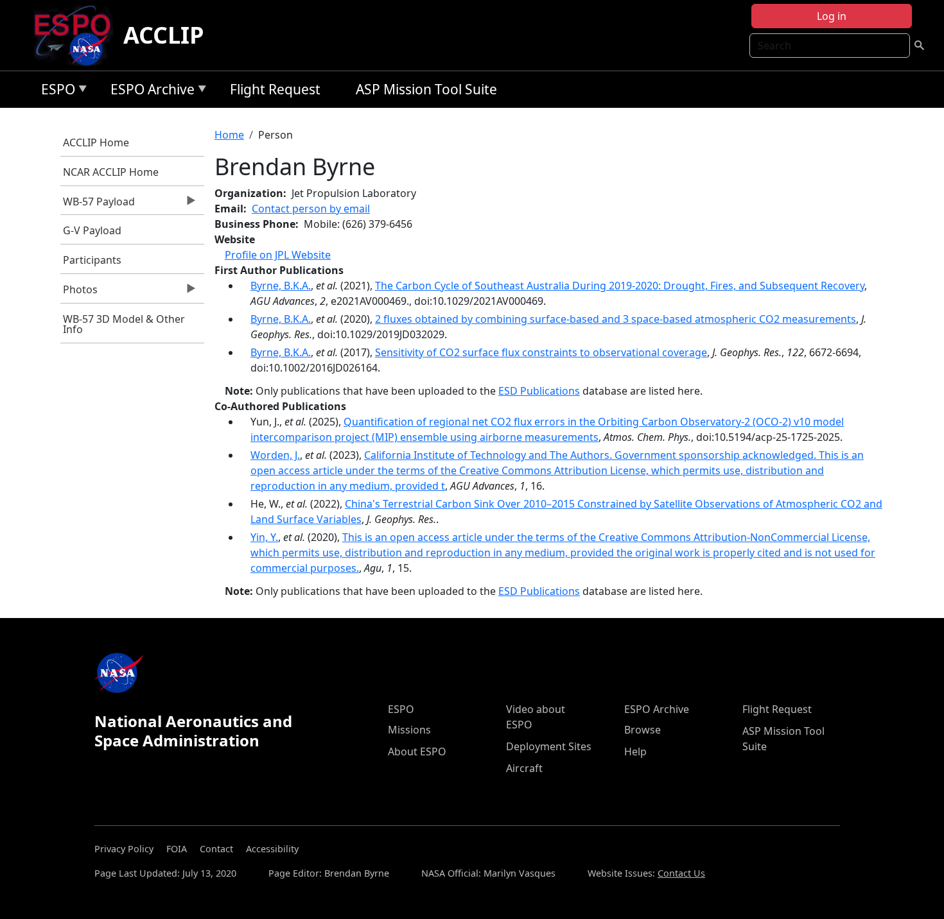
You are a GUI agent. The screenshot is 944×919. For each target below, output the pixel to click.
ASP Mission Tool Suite (426, 89)
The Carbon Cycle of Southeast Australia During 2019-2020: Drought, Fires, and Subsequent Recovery (619, 286)
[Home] (77, 35)
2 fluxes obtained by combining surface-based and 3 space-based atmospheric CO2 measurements (615, 319)
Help (635, 751)
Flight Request (275, 89)
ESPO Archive (149, 91)
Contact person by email (311, 209)
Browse (642, 730)
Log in (831, 16)
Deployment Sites (548, 746)
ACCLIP (163, 35)
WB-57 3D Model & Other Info (124, 324)
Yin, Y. (264, 537)
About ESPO (417, 751)
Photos (79, 292)
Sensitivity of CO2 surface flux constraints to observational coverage (541, 352)
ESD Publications (539, 391)
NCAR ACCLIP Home (111, 172)
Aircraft (524, 768)
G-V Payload (92, 230)
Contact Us (681, 873)
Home (229, 135)
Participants (92, 260)
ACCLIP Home (96, 142)
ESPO (55, 91)
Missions (409, 730)
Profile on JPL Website (278, 255)
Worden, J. (275, 455)
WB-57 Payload (97, 204)
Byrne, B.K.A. (280, 286)
